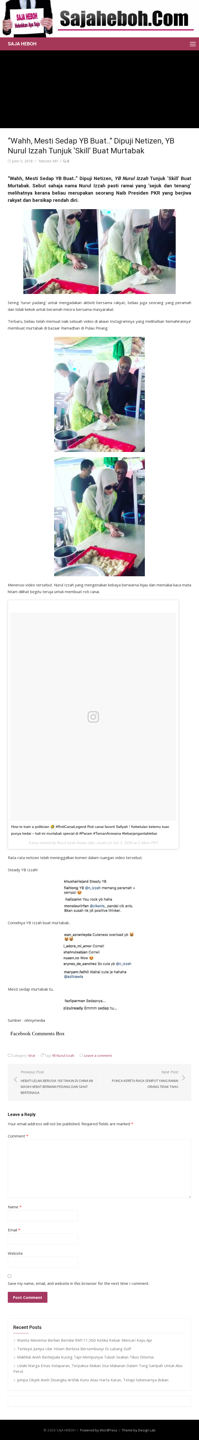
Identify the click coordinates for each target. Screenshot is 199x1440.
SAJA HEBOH (22, 43)
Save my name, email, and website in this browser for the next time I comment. (78, 1283)
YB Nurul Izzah (63, 1055)
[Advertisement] (99, 89)
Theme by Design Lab (138, 1430)
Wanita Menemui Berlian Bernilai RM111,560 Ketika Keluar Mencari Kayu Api (84, 1340)
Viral (31, 1055)
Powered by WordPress (98, 1430)
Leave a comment (98, 1055)
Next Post (145, 1079)
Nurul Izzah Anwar (72, 843)
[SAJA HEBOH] (99, 18)
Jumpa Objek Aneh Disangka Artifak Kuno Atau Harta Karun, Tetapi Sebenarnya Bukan (92, 1379)
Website (15, 1253)
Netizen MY (48, 161)
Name (15, 1206)
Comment (18, 1136)
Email (14, 1229)
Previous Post (57, 1082)
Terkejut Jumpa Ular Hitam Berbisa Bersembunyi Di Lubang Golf (74, 1348)
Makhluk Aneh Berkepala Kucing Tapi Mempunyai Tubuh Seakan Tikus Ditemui (85, 1357)
